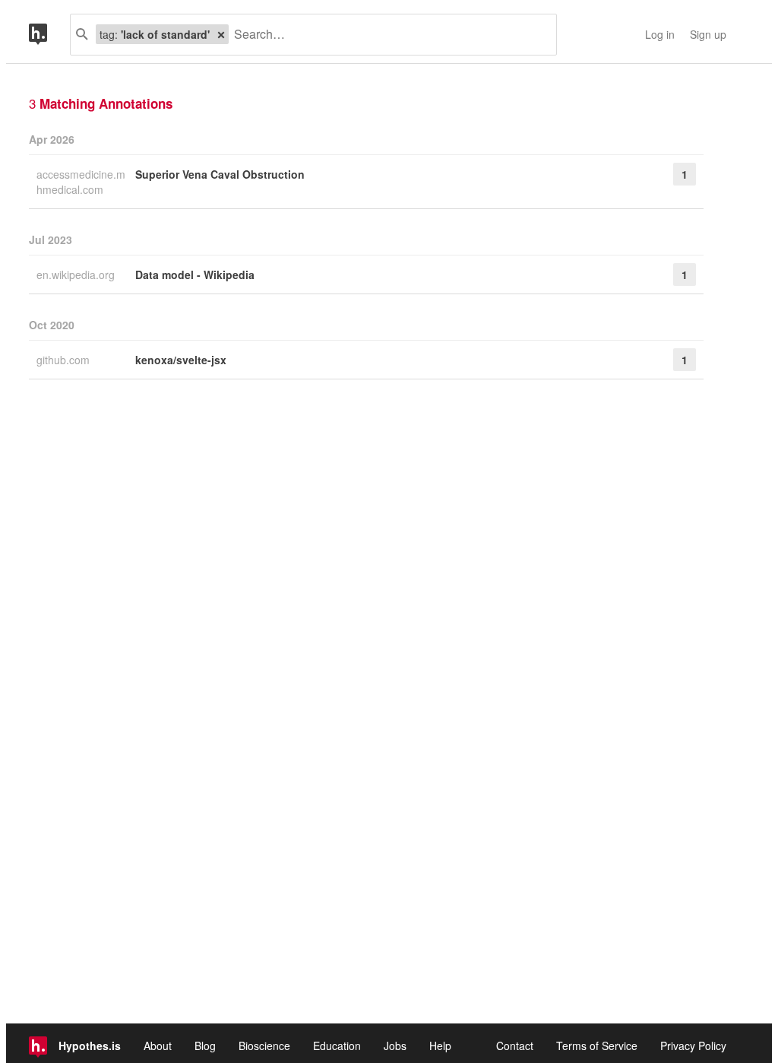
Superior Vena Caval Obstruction (220, 174)
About (158, 1045)
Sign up (708, 34)
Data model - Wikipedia (195, 274)
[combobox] (387, 34)
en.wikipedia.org (77, 274)
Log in (660, 34)
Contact (514, 1045)
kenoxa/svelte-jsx (180, 359)
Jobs (395, 1045)
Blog (205, 1045)
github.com (64, 359)
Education (337, 1045)
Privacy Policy (693, 1045)
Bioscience (264, 1045)
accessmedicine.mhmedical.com (80, 182)
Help (440, 1045)
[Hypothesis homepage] (49, 35)
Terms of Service (596, 1045)
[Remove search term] (221, 34)
